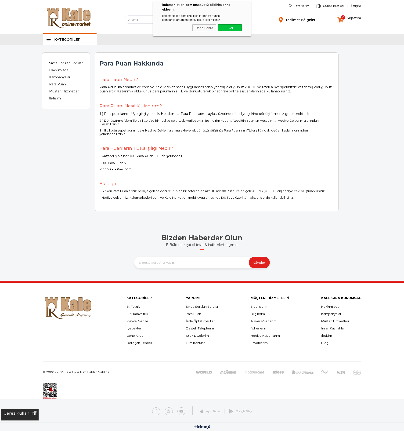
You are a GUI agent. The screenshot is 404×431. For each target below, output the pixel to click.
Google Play (244, 411)
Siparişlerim (259, 306)
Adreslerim (259, 328)
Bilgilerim (258, 314)
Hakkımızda (58, 70)
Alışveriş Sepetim (264, 321)
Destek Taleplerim (200, 328)
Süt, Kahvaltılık (137, 314)
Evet (230, 28)
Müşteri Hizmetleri (64, 91)
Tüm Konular (195, 343)
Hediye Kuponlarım (265, 335)
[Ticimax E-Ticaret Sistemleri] (202, 427)
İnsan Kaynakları (333, 328)
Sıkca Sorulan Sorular (66, 63)
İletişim (356, 5)
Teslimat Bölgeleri (300, 20)
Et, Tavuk (133, 306)
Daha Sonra (204, 28)
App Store (213, 411)
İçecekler (133, 328)
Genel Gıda (134, 335)
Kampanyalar (59, 77)
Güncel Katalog (333, 5)
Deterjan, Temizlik (140, 343)
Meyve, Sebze (137, 321)
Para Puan (57, 84)
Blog (324, 343)
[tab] (217, 106)
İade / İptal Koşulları (200, 321)
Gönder (259, 262)
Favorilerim (301, 5)
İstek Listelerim (197, 335)
